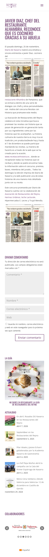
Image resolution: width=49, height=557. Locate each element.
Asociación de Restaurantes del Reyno (22, 194)
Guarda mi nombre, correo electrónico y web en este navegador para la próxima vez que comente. (24, 327)
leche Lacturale (28, 197)
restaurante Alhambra (15, 99)
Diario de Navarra (13, 50)
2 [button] (21, 537)
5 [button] (28, 537)
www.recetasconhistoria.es (17, 156)
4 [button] (26, 537)
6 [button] (30, 537)
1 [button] (18, 537)
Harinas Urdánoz (12, 197)
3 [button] (23, 537)
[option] (24, 527)
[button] (7, 528)
